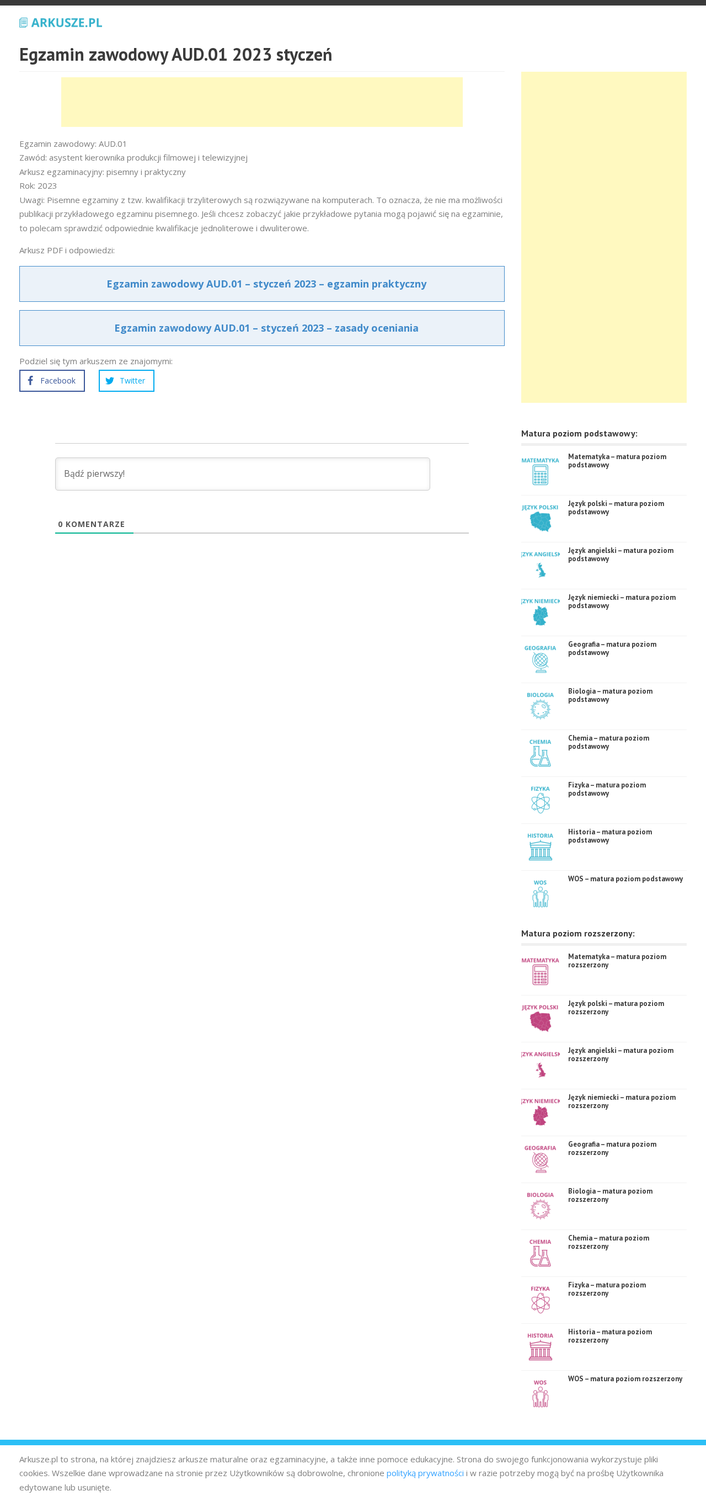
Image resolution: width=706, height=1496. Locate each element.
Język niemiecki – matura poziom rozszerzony (622, 1102)
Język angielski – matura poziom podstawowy (620, 555)
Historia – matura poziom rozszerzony (610, 1336)
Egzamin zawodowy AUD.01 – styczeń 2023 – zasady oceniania (266, 327)
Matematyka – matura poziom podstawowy (617, 461)
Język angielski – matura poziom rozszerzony (620, 1055)
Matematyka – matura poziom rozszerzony (617, 961)
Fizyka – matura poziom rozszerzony (607, 1289)
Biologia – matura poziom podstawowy (610, 695)
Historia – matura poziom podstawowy (610, 836)
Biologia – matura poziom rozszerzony (610, 1195)
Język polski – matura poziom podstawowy (616, 508)
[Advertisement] (262, 102)
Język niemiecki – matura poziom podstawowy (622, 602)
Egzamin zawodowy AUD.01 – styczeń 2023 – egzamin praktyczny (266, 283)
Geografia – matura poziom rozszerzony (612, 1149)
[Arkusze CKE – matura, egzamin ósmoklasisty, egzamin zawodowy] (60, 21)
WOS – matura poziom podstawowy (625, 878)
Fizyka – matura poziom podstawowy (607, 789)
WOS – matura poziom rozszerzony (625, 1378)
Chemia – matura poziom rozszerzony (608, 1242)
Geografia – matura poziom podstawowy (612, 649)
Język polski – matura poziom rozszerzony (616, 1008)
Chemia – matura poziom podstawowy (608, 742)
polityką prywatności (425, 1472)
